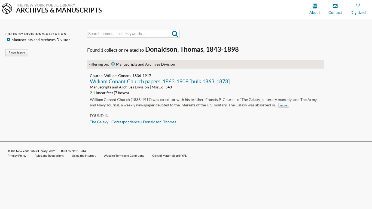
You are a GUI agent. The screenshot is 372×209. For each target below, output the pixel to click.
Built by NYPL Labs (73, 151)
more (283, 105)
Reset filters (16, 52)
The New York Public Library (29, 151)
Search (175, 34)
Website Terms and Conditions (124, 155)
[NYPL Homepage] (7, 9)
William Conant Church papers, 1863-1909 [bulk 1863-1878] (160, 81)
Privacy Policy (17, 155)
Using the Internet (84, 155)
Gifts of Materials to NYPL (169, 155)
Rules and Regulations (49, 155)
